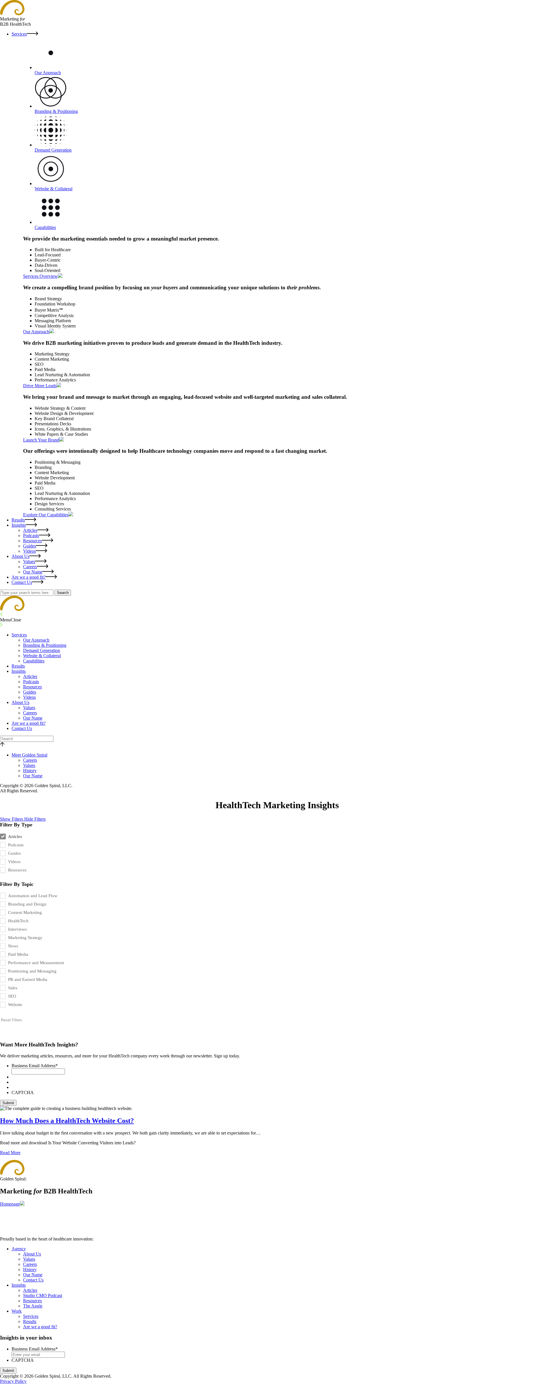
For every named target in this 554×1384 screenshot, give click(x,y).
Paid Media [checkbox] (18, 954)
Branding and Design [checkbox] (27, 904)
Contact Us (22, 582)
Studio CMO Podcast (42, 1295)
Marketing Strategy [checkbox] (25, 937)
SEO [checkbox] (12, 996)
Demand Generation (41, 650)
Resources (32, 540)
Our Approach (36, 640)
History (30, 770)
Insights (19, 525)
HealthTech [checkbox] (18, 921)
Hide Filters (35, 819)
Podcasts (31, 535)
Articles (30, 530)
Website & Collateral (42, 655)
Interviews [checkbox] (17, 929)
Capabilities (33, 660)
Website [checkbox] (15, 1004)
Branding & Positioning (44, 645)
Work (17, 1311)
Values (29, 561)
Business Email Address (35, 1065)
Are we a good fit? (29, 577)
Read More (10, 1152)
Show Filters (12, 819)
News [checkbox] (13, 946)
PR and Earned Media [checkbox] (27, 979)
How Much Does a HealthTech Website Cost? (67, 1120)
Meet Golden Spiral (29, 754)
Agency (19, 1248)
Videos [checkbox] (14, 861)
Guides (29, 545)
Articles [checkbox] (15, 836)
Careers (30, 566)
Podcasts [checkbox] (16, 845)
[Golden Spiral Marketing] (12, 609)
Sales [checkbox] (12, 988)
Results (18, 519)
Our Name (32, 571)
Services (19, 33)
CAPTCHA (23, 1092)
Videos (29, 551)
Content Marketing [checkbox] (25, 912)
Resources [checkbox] (17, 870)
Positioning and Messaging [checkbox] (32, 971)
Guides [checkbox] (14, 853)
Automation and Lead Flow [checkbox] (32, 895)
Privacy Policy (13, 1381)
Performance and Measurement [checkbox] (36, 962)
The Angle (32, 1305)
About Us (20, 556)
